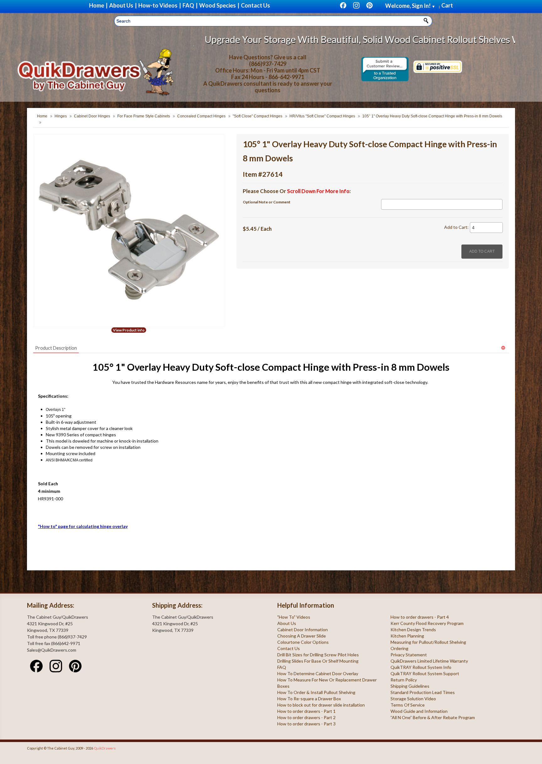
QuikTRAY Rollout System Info (421, 667)
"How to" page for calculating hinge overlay (83, 526)
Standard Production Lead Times (423, 692)
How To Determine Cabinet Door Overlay (317, 673)
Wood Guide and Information (419, 711)
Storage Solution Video (413, 698)
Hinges (61, 116)
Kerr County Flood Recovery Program (427, 623)
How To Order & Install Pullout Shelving (316, 692)
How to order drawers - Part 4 (420, 617)
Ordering (399, 648)
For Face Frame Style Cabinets (143, 116)
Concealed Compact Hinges (201, 116)
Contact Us (288, 648)
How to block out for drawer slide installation (321, 705)
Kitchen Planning (407, 635)
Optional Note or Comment (266, 202)
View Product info (129, 330)
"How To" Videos (293, 617)
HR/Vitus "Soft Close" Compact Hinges (322, 116)
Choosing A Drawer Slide (301, 635)
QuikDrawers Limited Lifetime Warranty (429, 661)
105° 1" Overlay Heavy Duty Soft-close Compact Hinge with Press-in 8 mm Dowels (432, 116)
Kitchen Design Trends (413, 629)
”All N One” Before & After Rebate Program (433, 717)
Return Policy (404, 679)
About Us (286, 623)
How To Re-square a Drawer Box (309, 698)
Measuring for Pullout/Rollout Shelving (428, 642)
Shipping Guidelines (410, 686)
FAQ (281, 667)
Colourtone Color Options (303, 642)
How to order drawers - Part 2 (306, 717)
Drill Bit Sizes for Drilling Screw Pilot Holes (318, 654)
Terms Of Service (408, 705)
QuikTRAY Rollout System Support (425, 673)
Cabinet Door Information (302, 629)
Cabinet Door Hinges (92, 116)
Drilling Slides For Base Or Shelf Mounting (318, 661)
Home (42, 116)
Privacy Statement (409, 654)
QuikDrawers (105, 748)
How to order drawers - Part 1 (306, 711)
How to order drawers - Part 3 (306, 723)
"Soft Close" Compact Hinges (257, 116)
